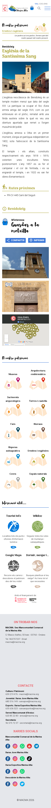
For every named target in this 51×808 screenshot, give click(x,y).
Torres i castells (38, 401)
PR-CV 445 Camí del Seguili (21, 195)
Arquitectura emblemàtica (38, 372)
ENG (45, 4)
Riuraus (38, 424)
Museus (12, 374)
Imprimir (36, 240)
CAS (41, 4)
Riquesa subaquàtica (13, 449)
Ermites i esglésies (38, 451)
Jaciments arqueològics (13, 399)
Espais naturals (38, 474)
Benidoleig (16, 209)
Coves (13, 474)
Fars (12, 424)
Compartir (16, 240)
